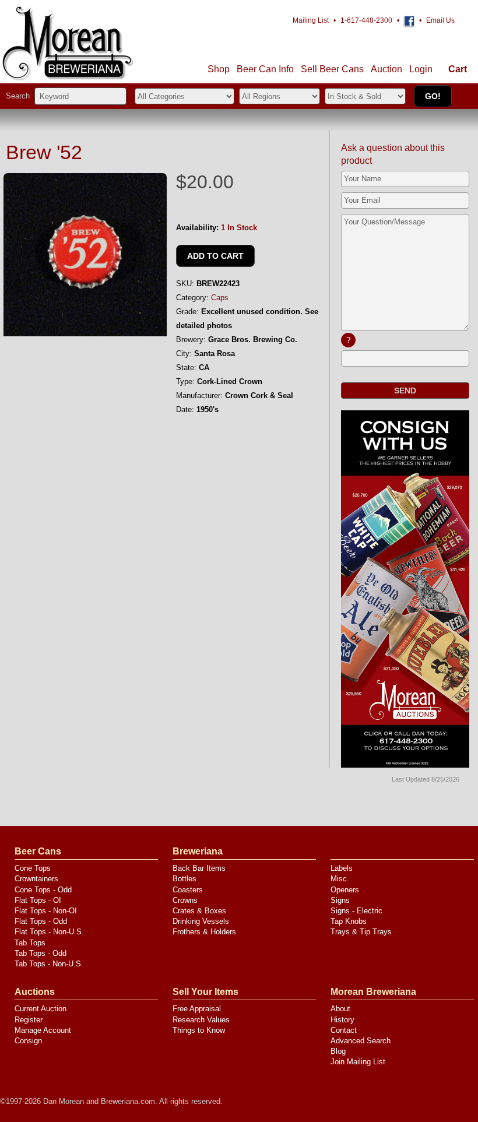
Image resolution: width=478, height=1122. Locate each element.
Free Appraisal (197, 1008)
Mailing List (311, 20)
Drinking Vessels (201, 921)
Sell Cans (332, 69)
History (342, 1019)
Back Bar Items (199, 868)
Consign (28, 1040)
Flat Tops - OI (38, 900)
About (340, 1008)
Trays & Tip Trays (361, 931)
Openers (345, 889)
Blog (338, 1051)
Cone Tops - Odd (43, 889)
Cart (457, 69)
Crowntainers (36, 878)
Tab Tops (30, 942)
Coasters (188, 889)
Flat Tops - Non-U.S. (49, 931)
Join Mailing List (358, 1061)
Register (29, 1019)
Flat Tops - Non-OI (46, 910)
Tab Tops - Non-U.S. (49, 963)
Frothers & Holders (204, 931)
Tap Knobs (349, 921)
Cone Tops (33, 868)
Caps (220, 297)
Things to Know (199, 1030)
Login (421, 69)
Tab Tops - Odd (40, 953)
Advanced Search (361, 1040)
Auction (386, 69)
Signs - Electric (356, 910)
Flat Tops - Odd (41, 921)
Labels (342, 868)
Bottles (184, 878)
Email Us (440, 20)
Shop (219, 69)
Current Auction (40, 1008)
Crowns (185, 900)
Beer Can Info (265, 69)
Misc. (340, 878)
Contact (344, 1030)
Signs (340, 900)
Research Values (201, 1019)
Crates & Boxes (199, 910)
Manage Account (43, 1030)
